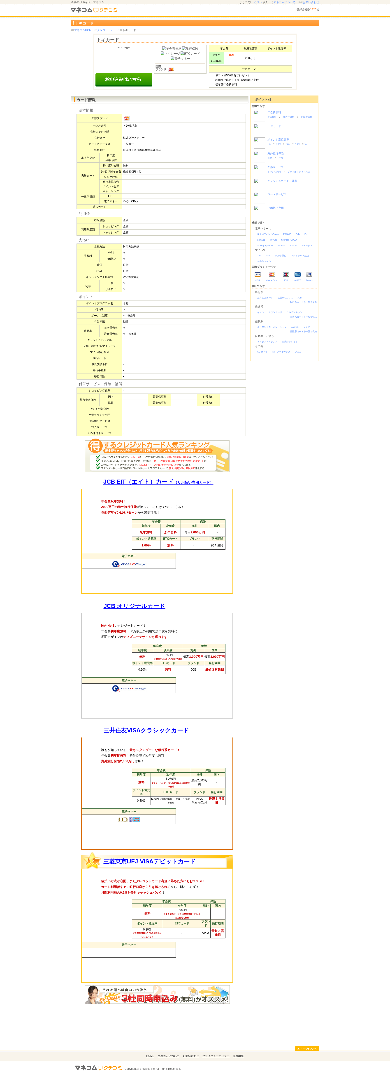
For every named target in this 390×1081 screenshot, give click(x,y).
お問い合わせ (311, 2)
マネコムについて (284, 2)
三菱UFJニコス (285, 297)
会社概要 (238, 1056)
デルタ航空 (280, 255)
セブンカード (275, 312)
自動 (269, 158)
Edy (298, 234)
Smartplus (307, 245)
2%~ (305, 144)
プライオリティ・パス (299, 172)
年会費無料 (274, 112)
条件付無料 (288, 117)
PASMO (287, 234)
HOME (150, 1056)
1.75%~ (297, 144)
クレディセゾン (294, 312)
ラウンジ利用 (274, 172)
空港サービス (275, 167)
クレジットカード (108, 30)
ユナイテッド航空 (300, 255)
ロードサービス (276, 194)
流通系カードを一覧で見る (303, 317)
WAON (273, 240)
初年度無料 (306, 117)
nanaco (261, 240)
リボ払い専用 (275, 207)
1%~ (269, 144)
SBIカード (262, 351)
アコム (298, 351)
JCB (299, 297)
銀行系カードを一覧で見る (303, 302)
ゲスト (258, 2)
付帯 (281, 158)
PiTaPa (293, 245)
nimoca (282, 245)
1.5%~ (287, 144)
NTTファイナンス (281, 351)
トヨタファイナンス (267, 341)
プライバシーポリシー (216, 1056)
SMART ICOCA (289, 240)
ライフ (306, 327)
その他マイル (264, 261)
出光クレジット (290, 341)
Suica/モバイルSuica (268, 234)
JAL (259, 255)
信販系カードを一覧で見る (303, 331)
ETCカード (274, 126)
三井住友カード (265, 297)
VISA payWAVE (265, 245)
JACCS (295, 327)
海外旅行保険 (275, 153)
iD (305, 234)
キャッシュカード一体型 (282, 180)
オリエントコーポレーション (272, 327)
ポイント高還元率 (278, 139)
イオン (260, 312)
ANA (268, 255)
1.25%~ (278, 144)
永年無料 (271, 117)
